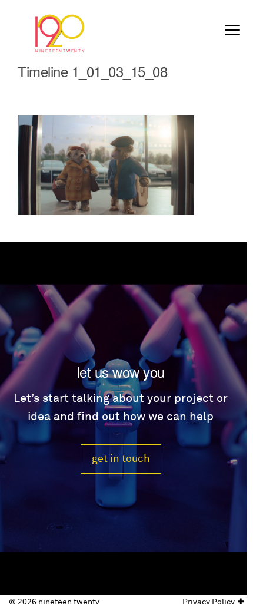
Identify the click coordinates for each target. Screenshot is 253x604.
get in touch (121, 459)
